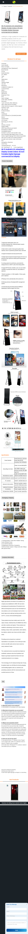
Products (10, 6)
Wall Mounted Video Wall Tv (7, 771)
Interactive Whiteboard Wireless (8, 769)
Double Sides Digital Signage (7, 772)
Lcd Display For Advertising (20, 772)
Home (5, 6)
